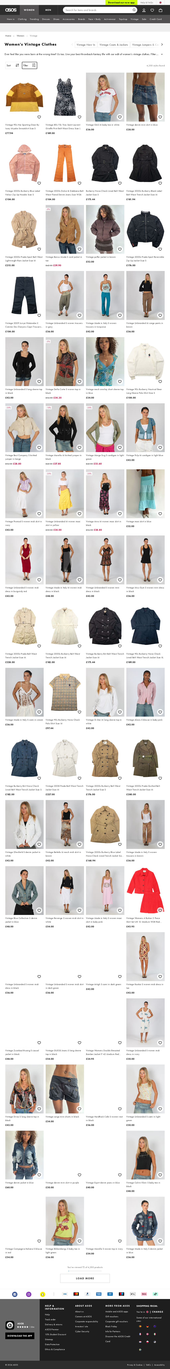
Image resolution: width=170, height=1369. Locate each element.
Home (8, 35)
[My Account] (144, 10)
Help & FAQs (146, 2)
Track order (50, 1319)
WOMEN (29, 9)
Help (47, 1314)
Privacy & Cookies (135, 1365)
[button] (140, 1326)
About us (79, 1311)
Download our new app (121, 2)
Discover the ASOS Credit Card (117, 1339)
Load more (85, 1278)
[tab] (10, 19)
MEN (48, 9)
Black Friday (111, 1326)
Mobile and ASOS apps (116, 1311)
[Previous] (72, 44)
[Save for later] (39, 117)
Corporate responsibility (86, 1321)
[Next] (162, 44)
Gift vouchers (111, 1316)
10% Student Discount (55, 1334)
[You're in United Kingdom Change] (160, 2)
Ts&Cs (148, 1365)
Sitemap (49, 1339)
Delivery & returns (53, 1324)
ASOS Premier (52, 1329)
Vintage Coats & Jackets (114, 44)
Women (20, 35)
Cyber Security (82, 1331)
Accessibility (159, 1365)
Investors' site (81, 1326)
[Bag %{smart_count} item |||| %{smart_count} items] (160, 10)
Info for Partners (112, 1331)
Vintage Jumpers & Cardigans (149, 44)
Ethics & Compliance (55, 1349)
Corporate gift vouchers (116, 1321)
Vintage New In (86, 44)
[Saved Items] (152, 10)
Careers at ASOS (83, 1316)
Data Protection (52, 1344)
